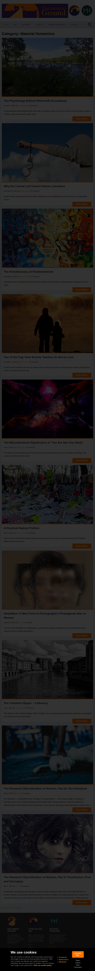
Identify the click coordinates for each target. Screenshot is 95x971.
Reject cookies (78, 961)
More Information (78, 966)
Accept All (78, 954)
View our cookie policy (43, 965)
